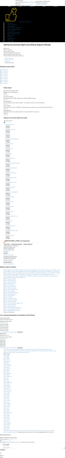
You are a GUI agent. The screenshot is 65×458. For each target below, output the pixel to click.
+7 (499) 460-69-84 (32, 2)
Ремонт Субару (7, 405)
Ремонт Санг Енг (7, 400)
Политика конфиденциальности (10, 432)
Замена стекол (11, 39)
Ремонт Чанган (7, 420)
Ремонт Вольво (7, 361)
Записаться (6, 95)
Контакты (55, 6)
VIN (1, 440)
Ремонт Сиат (6, 402)
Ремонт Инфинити (7, 373)
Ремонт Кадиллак (7, 376)
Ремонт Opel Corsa (10, 59)
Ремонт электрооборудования (14, 29)
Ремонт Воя (6, 362)
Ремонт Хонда (7, 417)
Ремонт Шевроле (7, 423)
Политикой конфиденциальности (13, 442)
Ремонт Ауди (6, 355)
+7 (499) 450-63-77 (28, 5)
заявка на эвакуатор (28, 244)
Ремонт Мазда (7, 385)
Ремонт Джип (6, 370)
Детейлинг (10, 36)
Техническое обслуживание (25, 21)
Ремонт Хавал (7, 415)
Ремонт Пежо (6, 394)
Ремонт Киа (6, 379)
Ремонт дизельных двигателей (14, 27)
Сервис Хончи (6, 429)
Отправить (2, 449)
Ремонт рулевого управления (14, 32)
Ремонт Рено (6, 397)
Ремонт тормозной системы (14, 33)
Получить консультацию (41, 4)
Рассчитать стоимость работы (10, 430)
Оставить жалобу (50, 430)
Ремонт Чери (6, 421)
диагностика (7, 244)
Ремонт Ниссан (7, 391)
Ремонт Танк (6, 408)
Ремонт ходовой (11, 30)
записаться (20, 332)
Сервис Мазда (7, 427)
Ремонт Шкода (7, 424)
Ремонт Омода (7, 393)
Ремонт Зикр (6, 371)
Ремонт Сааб (6, 399)
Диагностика (10, 23)
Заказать (8, 126)
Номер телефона (3, 439)
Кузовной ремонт (11, 38)
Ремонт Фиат (6, 411)
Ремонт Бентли (7, 359)
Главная (9, 6)
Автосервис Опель (10, 58)
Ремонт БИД (6, 356)
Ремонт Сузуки (7, 406)
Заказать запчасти (20, 430)
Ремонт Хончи (7, 418)
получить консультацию (16, 244)
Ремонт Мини (6, 388)
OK (0, 452)
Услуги (20, 6)
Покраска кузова (11, 35)
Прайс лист (32, 6)
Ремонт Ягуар (6, 426)
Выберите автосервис (4, 437)
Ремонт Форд (6, 414)
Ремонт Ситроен (7, 403)
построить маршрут (4, 332)
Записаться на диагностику (30, 430)
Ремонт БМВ (6, 358)
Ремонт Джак (6, 367)
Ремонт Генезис (7, 364)
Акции (44, 6)
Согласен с (10, 442)
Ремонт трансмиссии (12, 24)
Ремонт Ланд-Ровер (8, 382)
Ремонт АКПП (11, 41)
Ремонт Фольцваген (8, 412)
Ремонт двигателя (11, 26)
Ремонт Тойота (7, 409)
